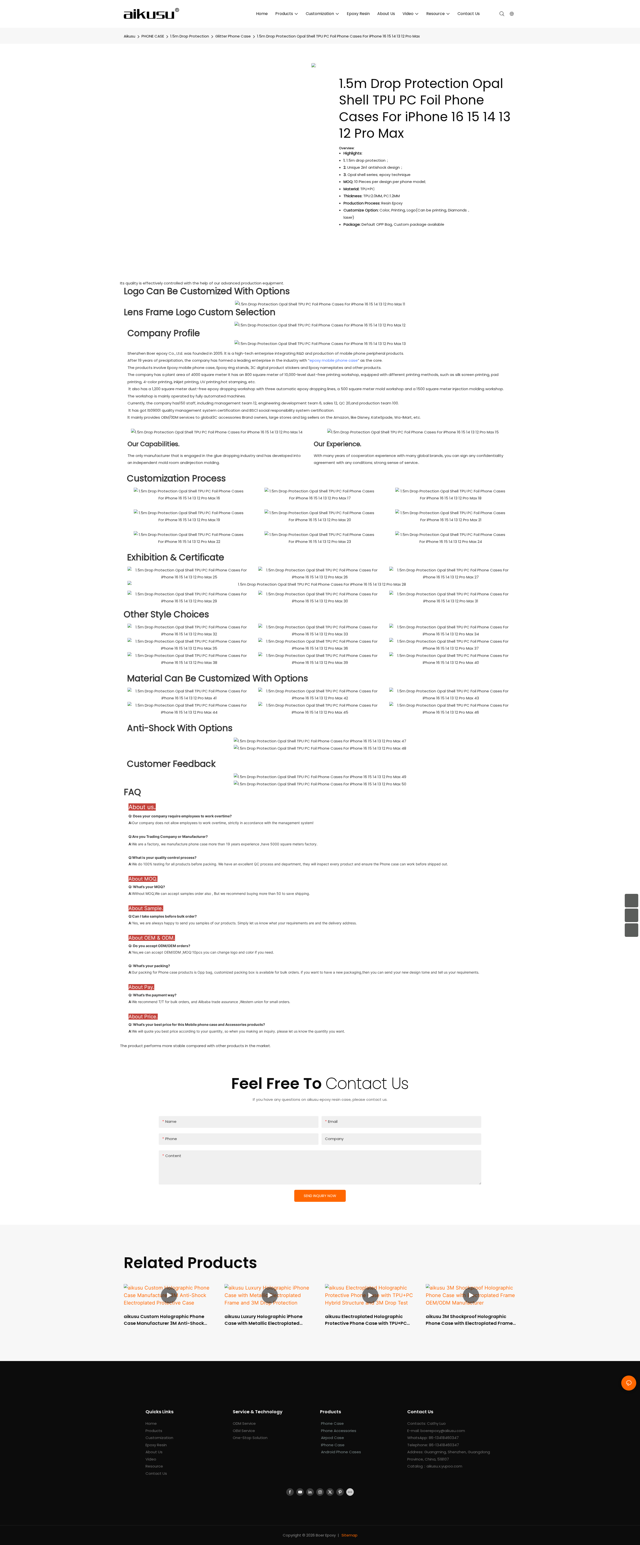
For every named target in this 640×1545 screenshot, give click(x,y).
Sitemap (350, 1535)
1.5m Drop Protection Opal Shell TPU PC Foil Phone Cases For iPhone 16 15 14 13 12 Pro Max (338, 36)
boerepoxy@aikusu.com (442, 1430)
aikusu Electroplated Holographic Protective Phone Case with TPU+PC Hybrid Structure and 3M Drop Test (366, 1320)
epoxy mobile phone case (334, 360)
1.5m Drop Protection (189, 36)
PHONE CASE (153, 36)
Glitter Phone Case (233, 36)
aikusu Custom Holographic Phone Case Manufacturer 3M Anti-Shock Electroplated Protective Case (164, 1320)
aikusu (129, 36)
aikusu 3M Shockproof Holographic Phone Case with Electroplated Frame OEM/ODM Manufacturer (469, 1320)
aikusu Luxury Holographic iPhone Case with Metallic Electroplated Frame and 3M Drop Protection (263, 1320)
